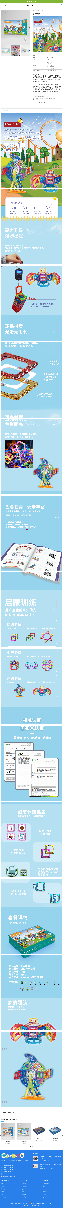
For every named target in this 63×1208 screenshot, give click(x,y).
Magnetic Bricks (36, 100)
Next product (61, 10)
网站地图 (24, 1197)
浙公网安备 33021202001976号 (39, 1203)
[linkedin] (33, 2)
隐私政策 (24, 1183)
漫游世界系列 (8, 1143)
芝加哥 (2, 1194)
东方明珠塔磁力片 (23, 1141)
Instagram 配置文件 (48, 1183)
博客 (23, 1191)
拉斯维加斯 (4, 1197)
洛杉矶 (2, 1191)
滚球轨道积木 (55, 1138)
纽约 (2, 1183)
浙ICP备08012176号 (49, 1203)
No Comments (50, 1160)
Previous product (58, 10)
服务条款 (24, 1189)
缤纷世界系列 (40, 10)
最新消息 (45, 1194)
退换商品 (24, 1186)
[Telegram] (35, 2)
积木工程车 (39, 1138)
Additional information (7, 1112)
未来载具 (8, 1141)
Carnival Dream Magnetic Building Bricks (45, 98)
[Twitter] (29, 2)
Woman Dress (46, 1189)
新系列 (44, 1186)
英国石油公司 (4, 1189)
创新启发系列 (39, 1140)
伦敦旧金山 (4, 1186)
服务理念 (45, 1197)
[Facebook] (27, 2)
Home (34, 10)
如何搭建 (24, 1194)
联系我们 (45, 1191)
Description (4, 110)
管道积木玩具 (55, 1140)
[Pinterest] (31, 2)
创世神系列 (23, 1143)
